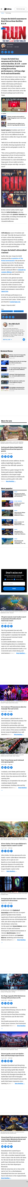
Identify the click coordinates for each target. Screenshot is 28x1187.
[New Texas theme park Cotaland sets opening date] (14, 745)
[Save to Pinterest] (9, 52)
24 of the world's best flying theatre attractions (19, 504)
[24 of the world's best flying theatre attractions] (7, 503)
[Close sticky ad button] (27, 1181)
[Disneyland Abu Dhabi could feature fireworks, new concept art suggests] (7, 494)
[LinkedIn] (24, 339)
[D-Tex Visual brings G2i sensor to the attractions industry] (5, 369)
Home (2, 13)
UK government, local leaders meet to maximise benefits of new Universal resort (13, 618)
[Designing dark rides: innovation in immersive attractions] (14, 884)
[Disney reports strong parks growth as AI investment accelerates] (5, 356)
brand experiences (18, 311)
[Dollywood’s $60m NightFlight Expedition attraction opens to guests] (14, 433)
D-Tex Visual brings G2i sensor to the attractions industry (18, 368)
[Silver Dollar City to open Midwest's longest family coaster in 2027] (14, 829)
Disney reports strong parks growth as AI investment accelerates (17, 356)
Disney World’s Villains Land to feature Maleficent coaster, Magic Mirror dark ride (20, 514)
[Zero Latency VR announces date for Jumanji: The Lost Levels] (14, 692)
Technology (8, 13)
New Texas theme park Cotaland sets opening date (12, 761)
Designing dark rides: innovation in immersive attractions (14, 899)
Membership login (21, 9)
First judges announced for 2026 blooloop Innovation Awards (17, 389)
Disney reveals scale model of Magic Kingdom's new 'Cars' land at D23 (16, 118)
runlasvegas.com (15, 302)
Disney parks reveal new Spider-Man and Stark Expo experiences (12, 1054)
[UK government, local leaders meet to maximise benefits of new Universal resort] (14, 602)
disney (15, 491)
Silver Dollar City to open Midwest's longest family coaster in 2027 (14, 844)
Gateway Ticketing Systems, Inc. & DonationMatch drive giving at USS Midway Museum (18, 376)
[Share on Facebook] (12, 52)
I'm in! (14, 588)
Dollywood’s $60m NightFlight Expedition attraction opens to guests (12, 449)
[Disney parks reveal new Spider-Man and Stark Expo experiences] (14, 1039)
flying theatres (18, 501)
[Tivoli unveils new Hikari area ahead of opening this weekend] (3, 124)
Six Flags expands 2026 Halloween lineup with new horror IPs (13, 997)
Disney (15, 529)
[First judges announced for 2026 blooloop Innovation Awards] (5, 388)
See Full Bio (7, 339)
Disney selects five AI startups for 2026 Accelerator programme (17, 362)
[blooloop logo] (9, 9)
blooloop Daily (9, 579)
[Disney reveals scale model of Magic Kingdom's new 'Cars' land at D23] (3, 117)
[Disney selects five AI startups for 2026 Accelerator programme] (5, 362)
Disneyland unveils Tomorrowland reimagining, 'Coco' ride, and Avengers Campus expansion (20, 543)
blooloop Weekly (19, 579)
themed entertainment (7, 311)
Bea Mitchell (10, 44)
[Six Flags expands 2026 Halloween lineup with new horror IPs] (14, 981)
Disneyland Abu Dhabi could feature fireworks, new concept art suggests (20, 495)
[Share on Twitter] (5, 52)
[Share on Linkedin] (2, 52)
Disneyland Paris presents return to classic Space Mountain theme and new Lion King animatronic (20, 534)
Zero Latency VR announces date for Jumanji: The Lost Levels (13, 708)
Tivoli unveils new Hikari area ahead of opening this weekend (16, 124)
